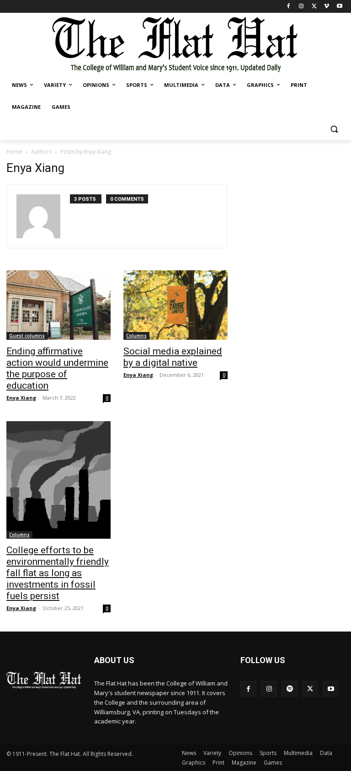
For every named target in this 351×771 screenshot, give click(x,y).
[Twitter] (314, 6)
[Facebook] (288, 6)
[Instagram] (301, 6)
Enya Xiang (21, 397)
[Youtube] (339, 6)
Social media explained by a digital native (172, 357)
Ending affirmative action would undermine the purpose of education (57, 368)
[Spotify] (290, 689)
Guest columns (27, 335)
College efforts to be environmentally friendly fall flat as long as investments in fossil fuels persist (57, 573)
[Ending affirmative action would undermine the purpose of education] (58, 305)
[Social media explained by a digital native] (175, 305)
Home (14, 151)
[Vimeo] (326, 6)
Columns (136, 335)
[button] (334, 129)
